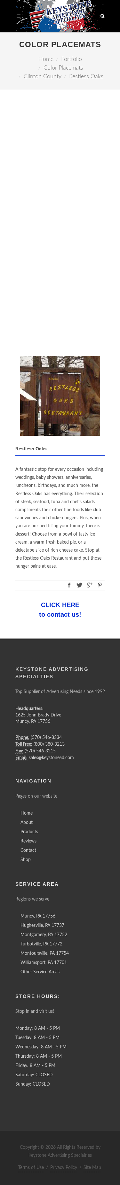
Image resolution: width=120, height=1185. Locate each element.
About (26, 822)
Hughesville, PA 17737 (42, 925)
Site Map (92, 1167)
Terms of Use (31, 1167)
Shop (25, 860)
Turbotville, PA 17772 (41, 944)
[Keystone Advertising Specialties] (60, 16)
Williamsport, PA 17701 (43, 963)
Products (29, 832)
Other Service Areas (40, 972)
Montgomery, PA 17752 (43, 935)
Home (26, 813)
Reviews (28, 841)
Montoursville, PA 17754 (44, 953)
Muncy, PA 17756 (37, 916)
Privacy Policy (63, 1167)
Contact (28, 850)
